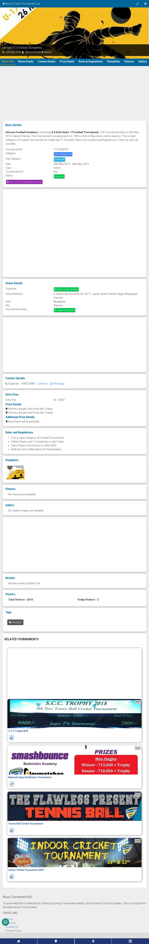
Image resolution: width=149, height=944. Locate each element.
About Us (10, 923)
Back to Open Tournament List (22, 3)
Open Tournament (62, 154)
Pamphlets (113, 61)
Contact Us (11, 926)
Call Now (43, 383)
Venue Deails (26, 61)
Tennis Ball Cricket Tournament (25, 823)
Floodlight (16, 622)
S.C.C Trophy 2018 (18, 730)
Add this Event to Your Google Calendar (25, 182)
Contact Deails (47, 61)
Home (9, 919)
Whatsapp (58, 383)
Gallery (142, 61)
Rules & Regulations (91, 61)
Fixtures (129, 61)
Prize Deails (67, 61)
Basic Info (8, 61)
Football (59, 159)
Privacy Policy (13, 930)
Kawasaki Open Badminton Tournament (29, 777)
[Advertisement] (74, 93)
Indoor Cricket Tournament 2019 (26, 869)
